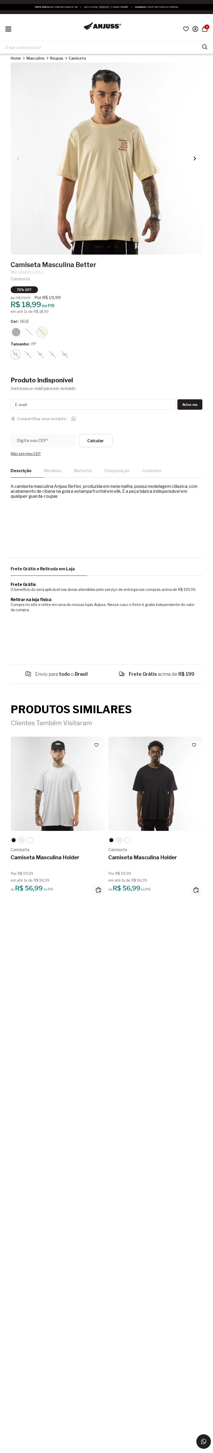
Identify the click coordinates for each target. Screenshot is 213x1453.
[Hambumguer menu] (8, 29)
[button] (195, 159)
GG (64, 354)
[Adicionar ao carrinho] (98, 890)
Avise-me (189, 405)
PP (16, 354)
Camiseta (77, 58)
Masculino (35, 58)
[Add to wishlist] (96, 745)
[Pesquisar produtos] (205, 46)
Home (16, 58)
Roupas (56, 58)
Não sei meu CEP (26, 453)
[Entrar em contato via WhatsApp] (203, 1441)
